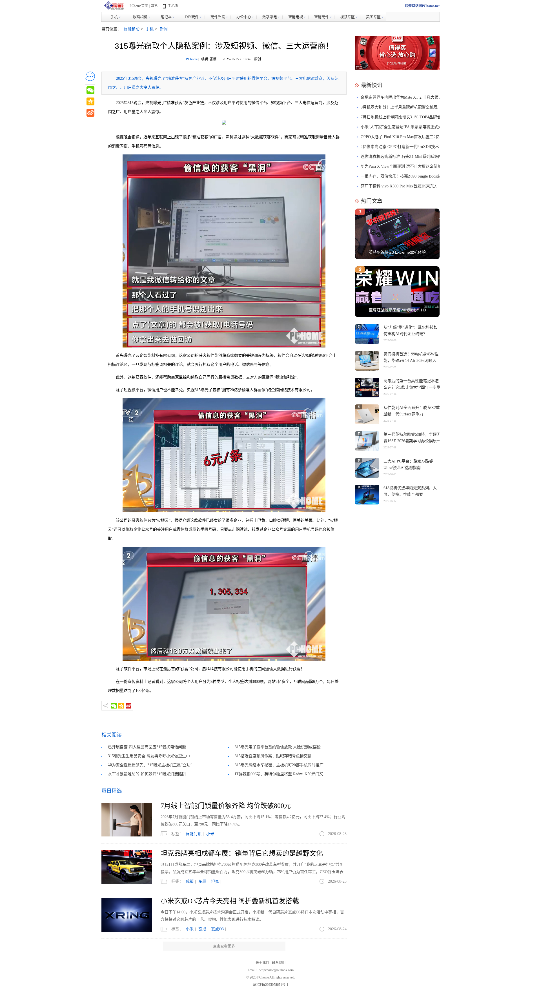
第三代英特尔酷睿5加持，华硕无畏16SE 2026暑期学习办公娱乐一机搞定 (412, 441)
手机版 (173, 6)
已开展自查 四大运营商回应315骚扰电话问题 (147, 747)
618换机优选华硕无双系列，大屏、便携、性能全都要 (410, 491)
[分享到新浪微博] (128, 706)
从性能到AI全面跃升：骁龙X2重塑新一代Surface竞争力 (411, 411)
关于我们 (262, 963)
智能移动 (131, 29)
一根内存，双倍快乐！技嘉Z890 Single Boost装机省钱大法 (401, 177)
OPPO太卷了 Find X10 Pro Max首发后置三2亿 (400, 137)
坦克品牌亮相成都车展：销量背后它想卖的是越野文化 (242, 853)
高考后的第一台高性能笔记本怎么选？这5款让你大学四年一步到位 (412, 387)
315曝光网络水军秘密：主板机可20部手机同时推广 (279, 765)
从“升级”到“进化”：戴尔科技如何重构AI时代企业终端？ (410, 330)
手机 (150, 29)
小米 (210, 834)
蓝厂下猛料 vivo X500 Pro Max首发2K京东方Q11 (399, 187)
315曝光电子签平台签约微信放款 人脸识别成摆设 (278, 747)
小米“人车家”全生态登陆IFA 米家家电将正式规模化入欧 (401, 128)
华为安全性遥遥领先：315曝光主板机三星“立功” (150, 765)
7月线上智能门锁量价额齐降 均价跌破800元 (226, 805)
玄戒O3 (217, 929)
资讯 (154, 6)
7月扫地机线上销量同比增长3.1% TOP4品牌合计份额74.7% (401, 118)
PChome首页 (139, 6)
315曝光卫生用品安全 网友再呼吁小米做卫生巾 (149, 756)
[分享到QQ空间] (121, 706)
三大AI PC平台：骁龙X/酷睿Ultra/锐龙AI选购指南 (408, 464)
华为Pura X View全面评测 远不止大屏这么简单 (401, 166)
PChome (192, 59)
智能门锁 (193, 834)
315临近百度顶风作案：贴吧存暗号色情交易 (273, 756)
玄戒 (202, 929)
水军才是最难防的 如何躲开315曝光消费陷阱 (147, 774)
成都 (190, 881)
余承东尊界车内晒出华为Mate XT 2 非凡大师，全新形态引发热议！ (401, 98)
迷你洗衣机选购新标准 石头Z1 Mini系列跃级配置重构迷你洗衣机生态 (401, 157)
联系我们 (278, 963)
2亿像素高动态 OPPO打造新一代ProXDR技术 (400, 147)
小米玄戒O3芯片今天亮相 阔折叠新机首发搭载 (230, 901)
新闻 (164, 29)
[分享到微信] (114, 706)
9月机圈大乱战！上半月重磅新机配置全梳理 (399, 107)
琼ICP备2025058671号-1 (270, 985)
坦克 (215, 881)
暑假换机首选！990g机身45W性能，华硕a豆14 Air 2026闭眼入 (410, 357)
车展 (202, 881)
